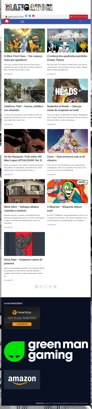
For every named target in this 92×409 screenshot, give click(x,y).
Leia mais (8, 74)
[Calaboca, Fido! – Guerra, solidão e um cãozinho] (24, 91)
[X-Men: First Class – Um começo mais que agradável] (24, 40)
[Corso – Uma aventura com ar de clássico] (67, 141)
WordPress (66, 403)
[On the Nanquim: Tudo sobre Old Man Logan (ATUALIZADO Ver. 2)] (24, 141)
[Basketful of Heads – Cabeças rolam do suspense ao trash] (67, 91)
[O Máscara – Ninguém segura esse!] (67, 191)
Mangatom (40, 403)
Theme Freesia (57, 403)
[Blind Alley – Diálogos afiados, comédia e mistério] (24, 191)
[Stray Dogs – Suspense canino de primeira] (24, 244)
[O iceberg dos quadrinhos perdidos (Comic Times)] (67, 40)
